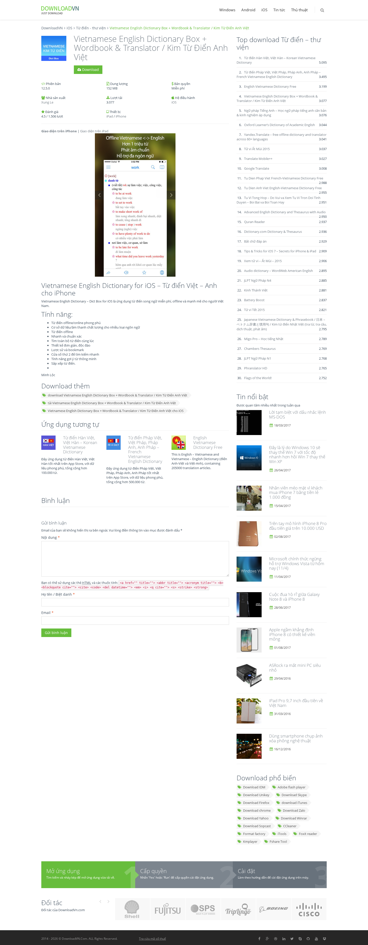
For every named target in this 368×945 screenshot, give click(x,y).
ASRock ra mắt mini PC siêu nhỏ (295, 667)
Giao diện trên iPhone (59, 131)
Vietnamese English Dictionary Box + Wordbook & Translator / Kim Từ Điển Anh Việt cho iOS (115, 410)
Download (90, 69)
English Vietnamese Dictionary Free (207, 442)
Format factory (254, 833)
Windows (227, 9)
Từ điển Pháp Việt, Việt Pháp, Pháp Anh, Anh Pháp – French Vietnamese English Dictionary (145, 449)
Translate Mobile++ (258, 158)
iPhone (121, 116)
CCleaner (289, 826)
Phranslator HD (255, 368)
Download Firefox (256, 802)
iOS (264, 9)
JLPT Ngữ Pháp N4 (257, 280)
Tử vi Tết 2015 (254, 309)
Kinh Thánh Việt (256, 290)
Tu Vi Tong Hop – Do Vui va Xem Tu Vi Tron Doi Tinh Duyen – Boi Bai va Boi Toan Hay (278, 199)
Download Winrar (294, 818)
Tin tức (279, 9)
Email (47, 612)
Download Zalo (294, 810)
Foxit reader (308, 833)
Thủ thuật (299, 9)
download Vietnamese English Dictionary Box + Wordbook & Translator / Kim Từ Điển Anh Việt (117, 395)
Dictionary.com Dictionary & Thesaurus (273, 231)
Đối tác (51, 902)
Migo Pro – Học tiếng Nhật (263, 339)
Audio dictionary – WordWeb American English (278, 270)
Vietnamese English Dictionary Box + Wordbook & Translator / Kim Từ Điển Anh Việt (277, 98)
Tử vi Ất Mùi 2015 (257, 149)
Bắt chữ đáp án (255, 241)
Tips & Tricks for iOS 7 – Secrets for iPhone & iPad (280, 251)
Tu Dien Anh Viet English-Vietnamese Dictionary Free (283, 188)
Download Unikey (256, 795)
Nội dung (50, 537)
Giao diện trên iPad (94, 131)
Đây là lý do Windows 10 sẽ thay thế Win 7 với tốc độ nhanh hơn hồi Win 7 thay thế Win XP (297, 454)
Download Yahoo (256, 818)
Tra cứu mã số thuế (152, 938)
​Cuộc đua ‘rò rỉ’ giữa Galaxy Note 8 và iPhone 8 (294, 596)
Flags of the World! (258, 378)
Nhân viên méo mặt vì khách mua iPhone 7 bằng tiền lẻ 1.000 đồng (295, 492)
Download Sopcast (257, 826)
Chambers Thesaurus (260, 348)
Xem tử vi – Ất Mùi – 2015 (263, 261)
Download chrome (257, 810)
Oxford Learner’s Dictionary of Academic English (279, 125)
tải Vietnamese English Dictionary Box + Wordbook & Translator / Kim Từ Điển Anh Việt (112, 403)
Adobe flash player (291, 787)
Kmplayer (250, 841)
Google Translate (256, 168)
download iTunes (294, 802)
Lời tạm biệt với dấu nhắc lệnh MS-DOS (297, 414)
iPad (109, 116)
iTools (282, 833)
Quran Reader (254, 222)
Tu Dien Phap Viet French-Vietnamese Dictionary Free (283, 178)
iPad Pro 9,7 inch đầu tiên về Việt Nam (296, 703)
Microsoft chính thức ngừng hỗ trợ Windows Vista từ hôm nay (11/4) (296, 563)
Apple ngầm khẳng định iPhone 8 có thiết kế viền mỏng (292, 634)
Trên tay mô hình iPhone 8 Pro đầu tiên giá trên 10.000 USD (298, 525)
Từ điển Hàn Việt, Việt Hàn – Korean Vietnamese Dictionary (80, 445)
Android (248, 9)
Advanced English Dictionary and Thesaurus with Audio (285, 212)
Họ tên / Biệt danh (58, 594)
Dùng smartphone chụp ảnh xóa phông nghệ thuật (296, 738)
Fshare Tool (278, 841)
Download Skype (294, 795)
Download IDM (254, 787)
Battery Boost (254, 300)
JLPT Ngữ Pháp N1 (257, 358)
